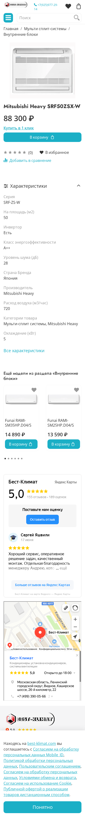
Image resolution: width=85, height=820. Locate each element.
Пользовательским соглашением (50, 766)
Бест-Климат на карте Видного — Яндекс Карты (42, 594)
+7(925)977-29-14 (46, 7)
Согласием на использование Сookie (37, 783)
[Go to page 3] (12, 458)
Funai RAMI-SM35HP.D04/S (18, 423)
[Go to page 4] (15, 458)
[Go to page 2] (8, 458)
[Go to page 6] (21, 458)
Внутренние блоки (21, 34)
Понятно (43, 807)
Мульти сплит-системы (45, 28)
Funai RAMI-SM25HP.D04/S (60, 423)
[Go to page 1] (5, 458)
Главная (11, 28)
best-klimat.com (41, 743)
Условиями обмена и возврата (47, 777)
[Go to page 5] (18, 458)
